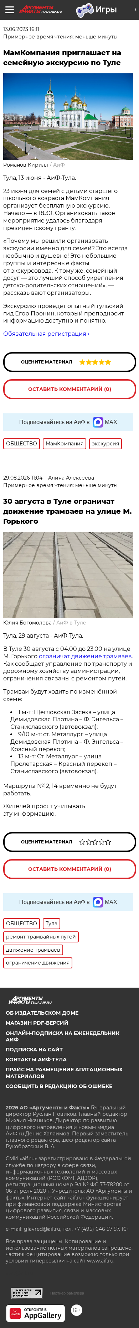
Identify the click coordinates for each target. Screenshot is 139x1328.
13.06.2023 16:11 (21, 29)
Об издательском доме (42, 1013)
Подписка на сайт (34, 1049)
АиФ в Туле (71, 622)
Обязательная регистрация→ (46, 333)
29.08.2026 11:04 (22, 478)
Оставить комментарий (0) (69, 389)
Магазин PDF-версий (37, 1023)
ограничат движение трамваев (85, 656)
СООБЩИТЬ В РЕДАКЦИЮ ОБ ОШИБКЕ (59, 1086)
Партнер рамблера (67, 1293)
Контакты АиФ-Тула (36, 1059)
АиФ (59, 165)
